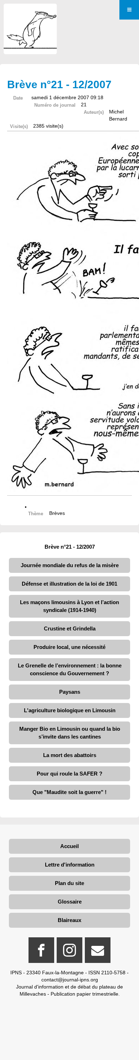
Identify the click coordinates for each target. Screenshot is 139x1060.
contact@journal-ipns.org (69, 979)
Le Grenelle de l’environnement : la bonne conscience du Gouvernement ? (70, 669)
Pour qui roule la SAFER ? (69, 774)
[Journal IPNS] (30, 13)
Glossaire (70, 902)
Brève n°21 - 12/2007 (70, 547)
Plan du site (69, 883)
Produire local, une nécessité (69, 647)
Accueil (69, 846)
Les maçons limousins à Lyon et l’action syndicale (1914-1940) (69, 606)
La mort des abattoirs (69, 755)
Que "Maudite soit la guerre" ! (69, 792)
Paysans (69, 692)
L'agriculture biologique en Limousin (69, 710)
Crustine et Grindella (70, 628)
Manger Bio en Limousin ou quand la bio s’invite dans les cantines (69, 733)
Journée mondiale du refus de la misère (70, 565)
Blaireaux (69, 920)
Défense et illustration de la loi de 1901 (69, 584)
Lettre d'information (69, 865)
